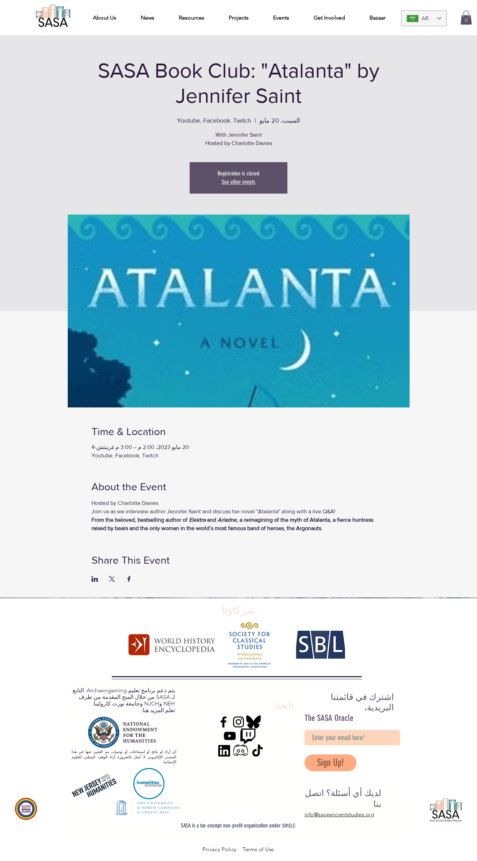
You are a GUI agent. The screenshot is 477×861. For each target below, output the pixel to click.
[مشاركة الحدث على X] (112, 579)
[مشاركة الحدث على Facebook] (129, 579)
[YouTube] (229, 736)
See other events (238, 182)
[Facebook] (223, 722)
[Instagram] (238, 722)
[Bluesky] (253, 722)
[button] (466, 17)
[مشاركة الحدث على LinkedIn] (94, 579)
